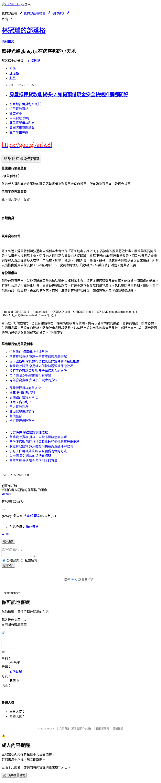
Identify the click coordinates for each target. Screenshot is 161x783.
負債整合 (15, 416)
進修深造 (32, 527)
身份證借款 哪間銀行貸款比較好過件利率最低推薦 (44, 361)
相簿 (12, 68)
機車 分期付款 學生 (22, 392)
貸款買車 (15, 113)
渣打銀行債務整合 (22, 421)
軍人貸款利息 (18, 406)
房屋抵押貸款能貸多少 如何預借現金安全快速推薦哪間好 (68, 94)
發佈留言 (8, 565)
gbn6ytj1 (7, 493)
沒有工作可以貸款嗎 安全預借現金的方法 (38, 370)
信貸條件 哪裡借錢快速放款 (28, 352)
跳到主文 (8, 41)
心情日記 (33, 60)
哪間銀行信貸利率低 (23, 397)
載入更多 (8, 541)
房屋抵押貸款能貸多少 (25, 388)
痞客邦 (28, 516)
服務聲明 (118, 728)
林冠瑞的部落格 (24, 30)
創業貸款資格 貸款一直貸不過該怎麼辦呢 (38, 356)
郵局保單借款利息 (22, 123)
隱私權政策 (102, 728)
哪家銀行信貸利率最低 (25, 104)
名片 (12, 78)
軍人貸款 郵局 (19, 118)
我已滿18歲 (9, 775)
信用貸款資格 (18, 108)
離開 (22, 775)
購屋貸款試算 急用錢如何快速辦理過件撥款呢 (41, 366)
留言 (37, 516)
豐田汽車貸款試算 (22, 127)
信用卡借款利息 (20, 402)
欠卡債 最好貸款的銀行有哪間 (30, 375)
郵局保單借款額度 (22, 411)
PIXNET (51, 728)
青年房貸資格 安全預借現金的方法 (33, 380)
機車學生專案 (18, 132)
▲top (5, 533)
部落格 (14, 73)
